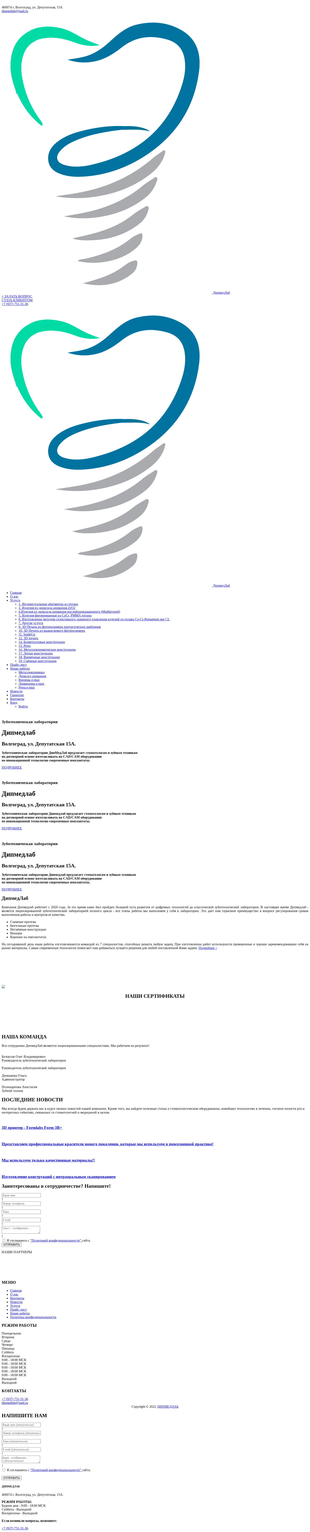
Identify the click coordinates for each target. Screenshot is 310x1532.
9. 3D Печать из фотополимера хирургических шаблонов (60, 627)
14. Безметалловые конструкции (42, 642)
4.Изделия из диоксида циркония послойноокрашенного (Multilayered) (69, 611)
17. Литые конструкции (36, 653)
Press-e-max (27, 687)
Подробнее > (208, 948)
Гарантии (17, 695)
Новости (16, 691)
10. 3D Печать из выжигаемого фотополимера (52, 630)
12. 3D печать (28, 638)
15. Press (25, 646)
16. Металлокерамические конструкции (47, 649)
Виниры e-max (29, 680)
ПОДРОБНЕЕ (12, 767)
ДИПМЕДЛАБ (167, 1406)
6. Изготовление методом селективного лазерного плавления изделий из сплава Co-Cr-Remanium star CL (94, 619)
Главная (16, 592)
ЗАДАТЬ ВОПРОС (17, 296)
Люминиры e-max (31, 683)
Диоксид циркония (32, 676)
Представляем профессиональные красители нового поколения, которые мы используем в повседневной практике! (107, 1144)
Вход (13, 702)
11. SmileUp (27, 634)
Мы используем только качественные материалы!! (48, 1160)
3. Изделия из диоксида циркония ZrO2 (47, 608)
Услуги (15, 600)
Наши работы (20, 668)
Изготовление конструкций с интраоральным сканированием (59, 1176)
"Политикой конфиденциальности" (56, 1240)
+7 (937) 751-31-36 (15, 304)
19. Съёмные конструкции (38, 661)
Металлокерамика (31, 672)
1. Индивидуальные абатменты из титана (48, 604)
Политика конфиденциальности (33, 1317)
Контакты (17, 699)
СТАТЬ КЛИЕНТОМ (17, 300)
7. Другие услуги (31, 623)
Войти (23, 706)
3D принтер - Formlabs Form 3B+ (32, 1127)
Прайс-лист (18, 664)
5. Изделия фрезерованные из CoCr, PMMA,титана (55, 615)
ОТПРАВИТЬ (11, 1244)
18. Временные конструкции (39, 657)
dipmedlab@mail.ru (15, 11)
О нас (14, 596)
